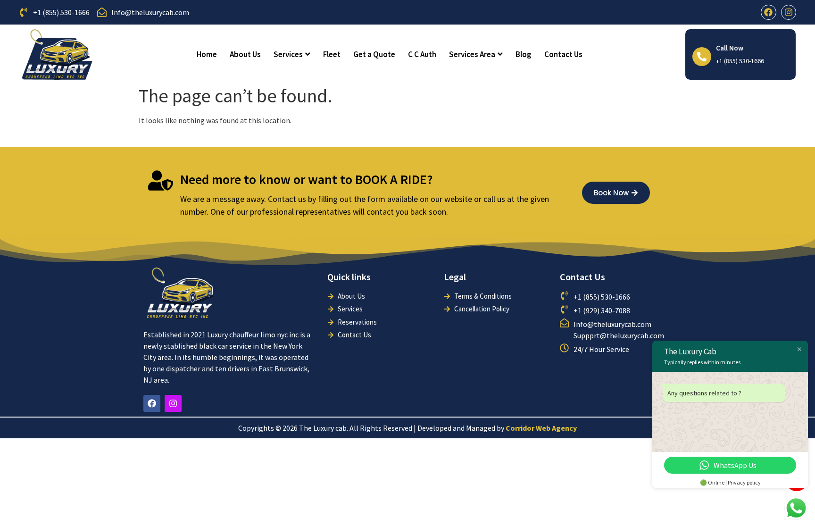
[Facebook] (768, 12)
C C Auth (422, 54)
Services (288, 54)
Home (207, 54)
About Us (245, 54)
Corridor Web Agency (541, 428)
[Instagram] (788, 12)
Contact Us (563, 54)
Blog (524, 54)
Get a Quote (374, 54)
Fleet (332, 54)
